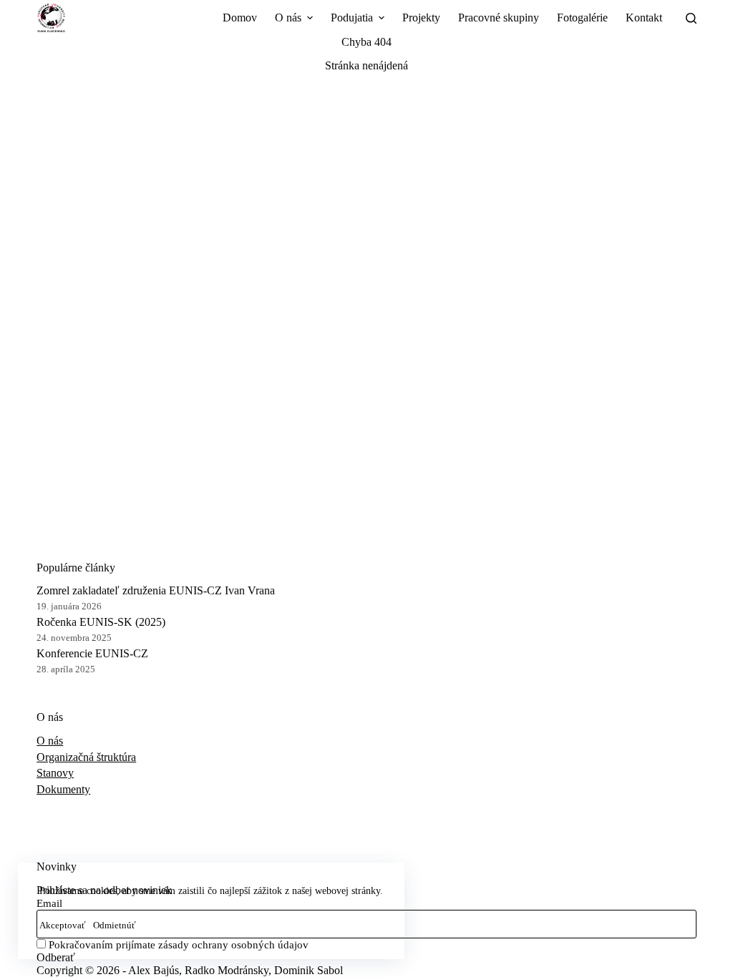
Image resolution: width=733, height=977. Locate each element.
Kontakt (644, 17)
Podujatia (352, 17)
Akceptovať (62, 925)
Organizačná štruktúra (86, 757)
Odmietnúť (114, 925)
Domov (240, 17)
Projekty (421, 17)
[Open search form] (691, 18)
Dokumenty (63, 789)
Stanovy (55, 773)
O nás (288, 17)
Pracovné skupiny (498, 17)
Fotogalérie (582, 17)
